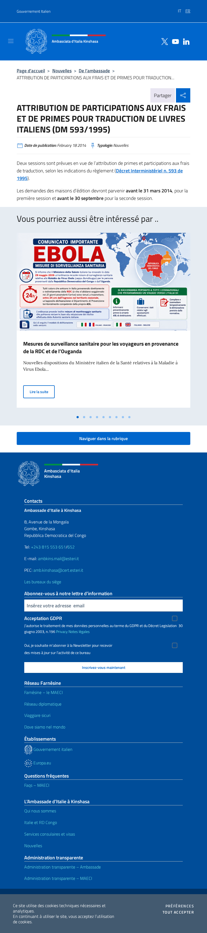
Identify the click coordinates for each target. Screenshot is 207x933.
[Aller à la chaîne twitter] (163, 41)
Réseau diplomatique (42, 704)
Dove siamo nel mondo (44, 727)
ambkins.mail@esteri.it (58, 558)
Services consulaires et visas (49, 834)
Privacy (62, 631)
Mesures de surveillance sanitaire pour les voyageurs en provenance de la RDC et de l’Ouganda (100, 347)
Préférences (179, 906)
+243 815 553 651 (48, 547)
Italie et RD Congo (40, 822)
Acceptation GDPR (43, 618)
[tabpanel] (103, 322)
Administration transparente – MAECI (58, 878)
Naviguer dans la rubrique (103, 438)
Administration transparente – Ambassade (62, 867)
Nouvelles (62, 70)
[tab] (78, 417)
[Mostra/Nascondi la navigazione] (11, 41)
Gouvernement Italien (33, 11)
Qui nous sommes (40, 811)
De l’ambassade (94, 70)
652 (71, 547)
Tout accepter (178, 912)
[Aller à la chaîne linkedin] (185, 41)
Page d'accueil (31, 70)
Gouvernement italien (52, 749)
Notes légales (79, 631)
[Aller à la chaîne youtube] (174, 41)
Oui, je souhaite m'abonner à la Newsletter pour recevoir (68, 645)
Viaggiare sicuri (37, 715)
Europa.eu (41, 763)
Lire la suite (42, 391)
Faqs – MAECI (36, 785)
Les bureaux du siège (42, 581)
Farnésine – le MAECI (43, 692)
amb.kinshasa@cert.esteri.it (58, 570)
